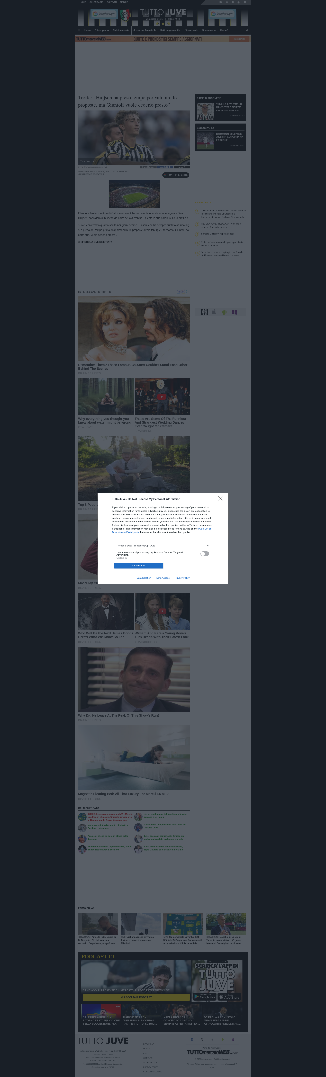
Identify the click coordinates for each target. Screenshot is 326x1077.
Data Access (163, 577)
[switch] (204, 553)
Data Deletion (144, 577)
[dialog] (163, 538)
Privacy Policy (182, 577)
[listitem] (163, 545)
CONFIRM (138, 565)
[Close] (221, 499)
